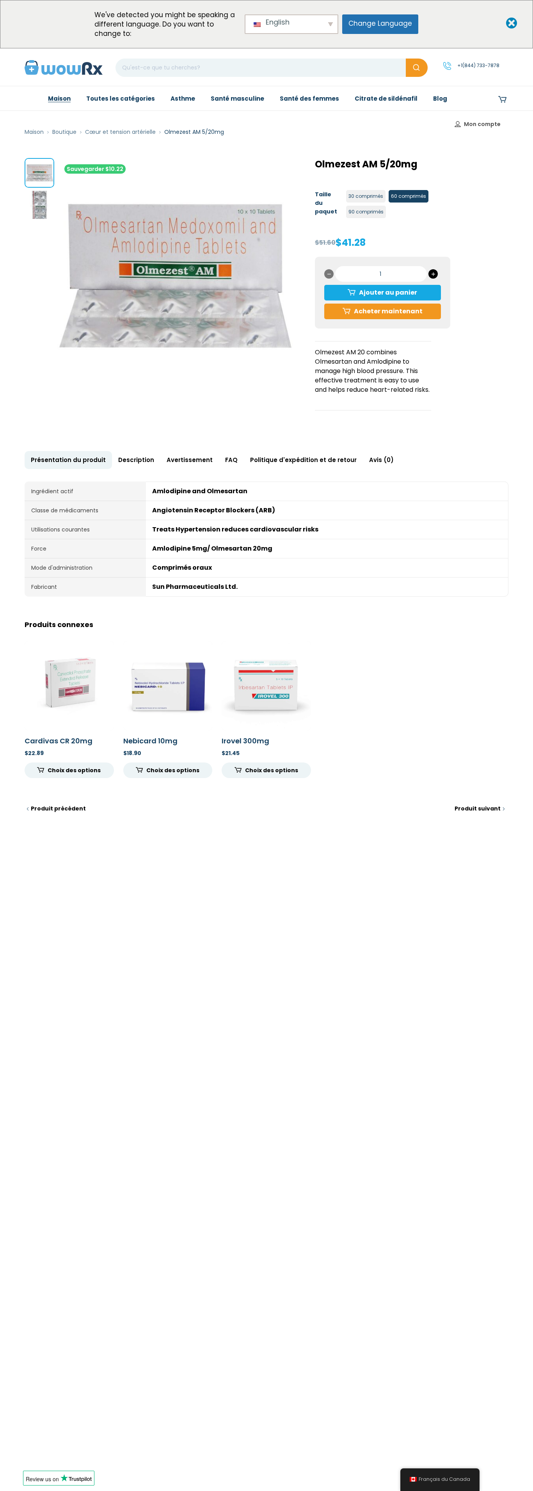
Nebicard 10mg (150, 741)
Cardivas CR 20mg (58, 741)
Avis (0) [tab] (381, 460)
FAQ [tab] (231, 460)
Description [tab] (136, 460)
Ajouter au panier (388, 292)
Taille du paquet (326, 202)
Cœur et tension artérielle (120, 132)
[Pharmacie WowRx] (64, 67)
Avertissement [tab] (190, 460)
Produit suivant (478, 808)
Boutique (64, 132)
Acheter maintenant (388, 311)
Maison (34, 132)
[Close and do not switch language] (505, 24)
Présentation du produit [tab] (68, 460)
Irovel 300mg (245, 741)
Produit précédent (58, 808)
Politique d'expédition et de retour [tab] (303, 460)
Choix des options (74, 770)
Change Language (380, 23)
